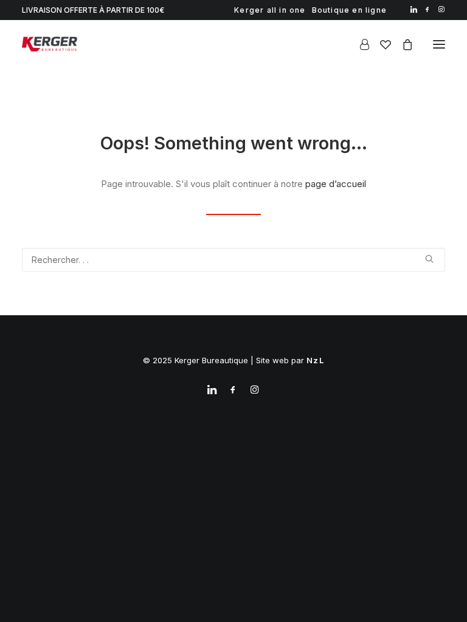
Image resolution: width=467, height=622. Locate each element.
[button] (413, 9)
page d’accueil (335, 184)
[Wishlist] (380, 44)
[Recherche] (233, 260)
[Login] (359, 44)
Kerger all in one (269, 10)
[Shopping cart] (402, 44)
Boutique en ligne (349, 10)
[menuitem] (269, 10)
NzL (315, 360)
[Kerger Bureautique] (49, 44)
